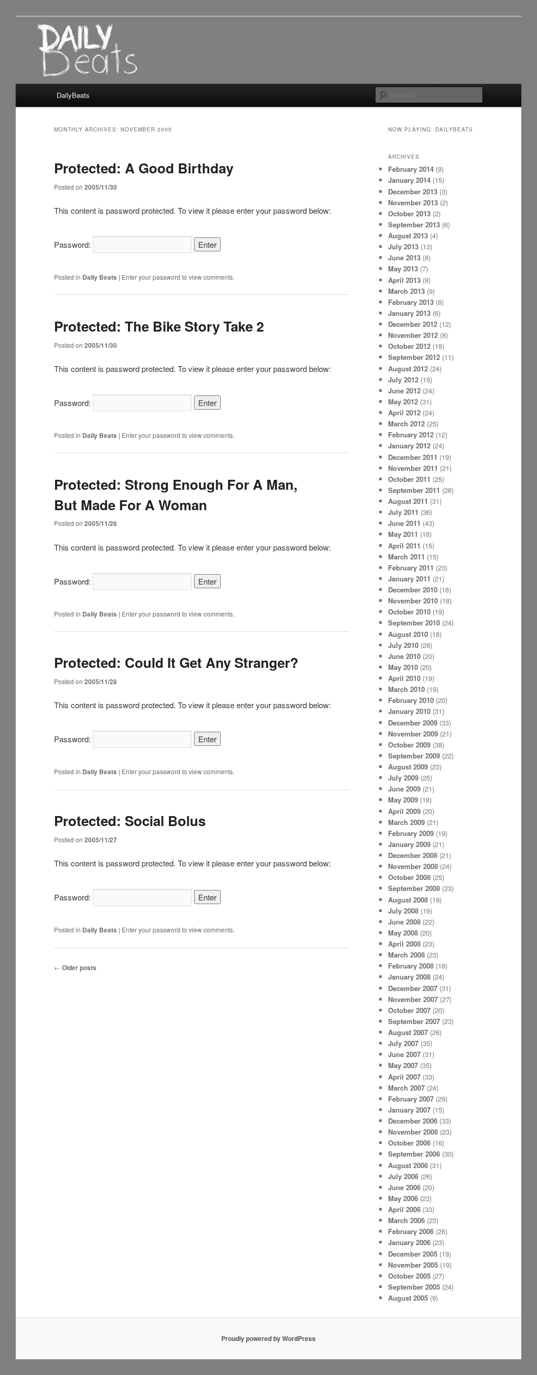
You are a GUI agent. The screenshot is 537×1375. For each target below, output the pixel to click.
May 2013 (403, 268)
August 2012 (408, 368)
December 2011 (412, 457)
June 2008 (404, 922)
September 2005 (414, 1287)
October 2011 (409, 479)
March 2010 (406, 689)
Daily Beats (99, 277)
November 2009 (413, 734)
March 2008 (406, 955)
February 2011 (411, 568)
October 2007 (409, 1010)
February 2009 (411, 833)
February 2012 (411, 434)
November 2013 (413, 202)
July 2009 (403, 778)
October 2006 (409, 1143)
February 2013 (411, 302)
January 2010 (409, 711)
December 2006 (412, 1121)
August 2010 (408, 634)
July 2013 (403, 246)
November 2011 (413, 468)
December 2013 (412, 191)
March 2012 (406, 423)
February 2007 (411, 1099)
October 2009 (409, 745)
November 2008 (413, 866)
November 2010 (413, 601)
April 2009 (404, 811)
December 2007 (412, 988)
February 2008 (411, 966)
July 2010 (403, 645)
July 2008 (403, 911)
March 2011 (406, 557)
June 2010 (404, 656)
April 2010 (404, 678)
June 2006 (404, 1187)
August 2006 (408, 1165)
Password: (73, 244)
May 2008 (403, 933)
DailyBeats (73, 95)
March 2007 (406, 1088)
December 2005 (412, 1254)
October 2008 (409, 877)
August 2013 (408, 235)
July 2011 (403, 512)
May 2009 (403, 800)
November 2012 (413, 335)
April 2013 (404, 280)
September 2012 (414, 357)
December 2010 (412, 590)
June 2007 (404, 1054)
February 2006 (411, 1231)
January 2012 (409, 445)
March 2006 (406, 1220)
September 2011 (414, 490)
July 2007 (403, 1043)
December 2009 (412, 723)
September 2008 (414, 888)
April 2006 (404, 1209)
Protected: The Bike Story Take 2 (159, 326)
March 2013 (406, 291)
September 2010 (414, 623)
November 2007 (413, 999)
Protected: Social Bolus (130, 820)
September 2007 (414, 1021)
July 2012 (403, 379)
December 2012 (412, 324)
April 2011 (404, 546)
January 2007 (409, 1110)
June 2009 (404, 789)
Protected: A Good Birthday (143, 168)
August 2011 (408, 501)
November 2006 (413, 1132)
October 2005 (409, 1276)
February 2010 (411, 700)
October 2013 (409, 213)
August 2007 (408, 1032)
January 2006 (409, 1242)
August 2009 (408, 767)
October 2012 (409, 346)
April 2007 (404, 1077)
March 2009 (406, 822)
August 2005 (408, 1298)
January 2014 (409, 180)
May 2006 (403, 1198)
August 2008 (408, 900)
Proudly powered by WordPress (268, 1338)
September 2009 (414, 756)
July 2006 (403, 1176)
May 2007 (403, 1065)
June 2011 (404, 523)
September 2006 (414, 1154)
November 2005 (413, 1265)
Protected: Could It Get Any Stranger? (176, 662)
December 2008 (412, 855)
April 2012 (404, 412)
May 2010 (403, 667)
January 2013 (409, 313)
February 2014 (411, 169)
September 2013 (414, 224)
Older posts (75, 967)
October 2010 (409, 612)
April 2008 (404, 944)
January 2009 (409, 844)
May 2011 (403, 534)
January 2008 (409, 977)
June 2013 (404, 257)
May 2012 (403, 401)
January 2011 (409, 579)
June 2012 (404, 390)
